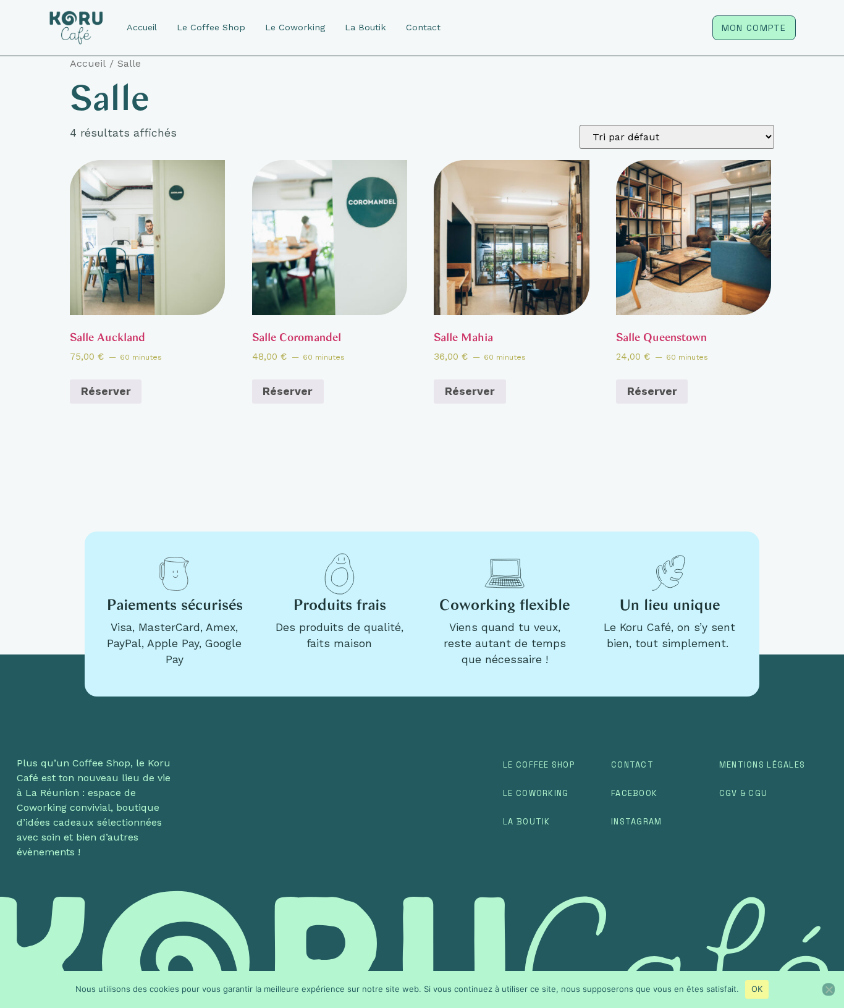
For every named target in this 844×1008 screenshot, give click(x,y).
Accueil (88, 63)
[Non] (828, 989)
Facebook (634, 793)
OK (757, 989)
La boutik (527, 821)
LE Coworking (535, 793)
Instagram (636, 821)
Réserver (106, 391)
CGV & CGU (743, 793)
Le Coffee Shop (539, 765)
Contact (632, 765)
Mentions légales (762, 765)
